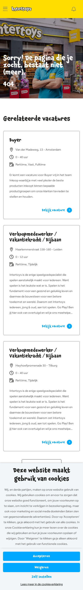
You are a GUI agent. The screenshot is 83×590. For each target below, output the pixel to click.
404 (8, 84)
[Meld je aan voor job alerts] (74, 9)
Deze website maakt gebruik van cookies (41, 474)
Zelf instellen (42, 576)
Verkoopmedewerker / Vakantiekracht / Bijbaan (35, 237)
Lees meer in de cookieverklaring (42, 584)
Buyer (15, 140)
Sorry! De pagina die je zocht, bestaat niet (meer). (38, 65)
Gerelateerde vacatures (36, 119)
